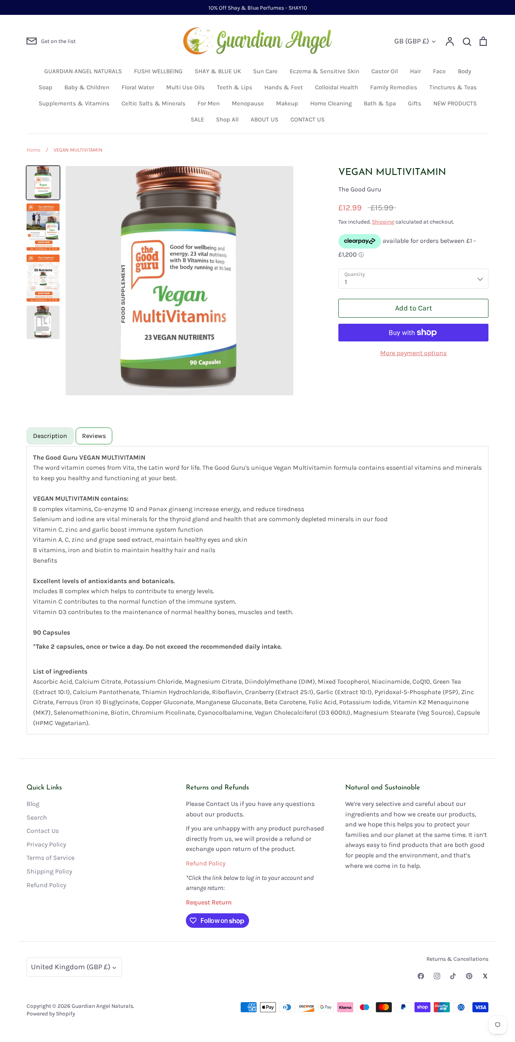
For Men (209, 103)
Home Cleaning (331, 103)
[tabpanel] (257, 590)
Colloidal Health (336, 87)
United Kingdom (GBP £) (70, 966)
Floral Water (138, 87)
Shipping (383, 221)
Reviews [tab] (94, 436)
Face (439, 71)
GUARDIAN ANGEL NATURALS (83, 71)
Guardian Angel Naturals (102, 1006)
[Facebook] (421, 976)
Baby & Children (86, 87)
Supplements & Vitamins (74, 103)
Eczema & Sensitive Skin (324, 71)
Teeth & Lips (234, 87)
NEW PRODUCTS (455, 103)
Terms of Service (50, 857)
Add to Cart (413, 308)
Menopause (248, 103)
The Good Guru (359, 189)
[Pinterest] (469, 976)
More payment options (413, 353)
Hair (415, 71)
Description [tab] (50, 436)
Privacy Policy (46, 844)
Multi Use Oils (185, 87)
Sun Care (265, 71)
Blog (33, 804)
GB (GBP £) (411, 41)
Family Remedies (393, 87)
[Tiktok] (453, 976)
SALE (197, 119)
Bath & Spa (380, 103)
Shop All (227, 119)
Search (37, 817)
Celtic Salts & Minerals (153, 103)
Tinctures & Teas (453, 87)
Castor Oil (384, 71)
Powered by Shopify (51, 1013)
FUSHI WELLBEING (158, 71)
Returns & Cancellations (457, 959)
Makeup (287, 103)
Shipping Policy (49, 871)
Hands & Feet (283, 87)
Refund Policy (46, 885)
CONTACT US (307, 119)
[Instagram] (437, 976)
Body (464, 71)
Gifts (414, 103)
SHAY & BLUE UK (218, 71)
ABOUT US (264, 119)
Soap (45, 87)
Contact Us (43, 830)
